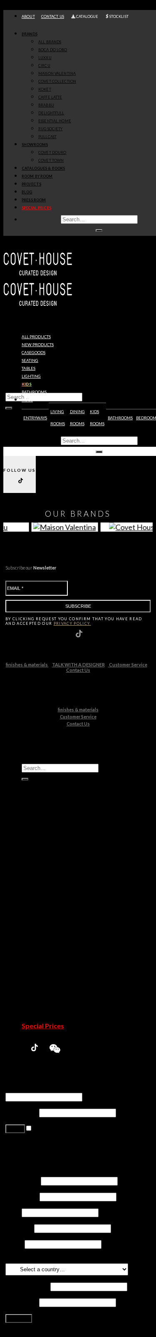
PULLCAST (47, 136)
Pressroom (39, 1018)
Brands (29, 34)
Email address (27, 1286)
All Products (36, 336)
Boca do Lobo (58, 868)
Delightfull (53, 931)
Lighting (31, 376)
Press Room (34, 200)
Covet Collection (62, 899)
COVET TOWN (51, 160)
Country (19, 1259)
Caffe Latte (54, 915)
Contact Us (78, 670)
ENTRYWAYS (35, 418)
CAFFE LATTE (50, 97)
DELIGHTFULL (51, 113)
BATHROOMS (120, 418)
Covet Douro (52, 152)
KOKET (44, 89)
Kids (27, 384)
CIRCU (44, 65)
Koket (47, 907)
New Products (44, 852)
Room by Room (37, 176)
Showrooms (35, 144)
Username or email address (46, 1088)
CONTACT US (52, 16)
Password (21, 1112)
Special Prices (43, 1026)
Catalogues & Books (43, 168)
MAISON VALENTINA (57, 73)
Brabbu (49, 923)
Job (12, 1212)
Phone (14, 1244)
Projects (31, 184)
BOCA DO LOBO (52, 49)
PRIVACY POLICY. (72, 623)
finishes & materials (27, 664)
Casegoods (33, 352)
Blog (27, 192)
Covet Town (55, 978)
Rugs (27, 400)
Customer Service (127, 664)
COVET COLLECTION (57, 81)
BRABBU (46, 105)
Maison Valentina (63, 891)
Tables (28, 368)
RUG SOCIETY (50, 128)
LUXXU (45, 57)
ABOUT (28, 16)
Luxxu (46, 875)
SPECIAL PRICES (36, 208)
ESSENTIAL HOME (54, 121)
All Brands (49, 42)
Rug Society (55, 947)
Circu (46, 883)
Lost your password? (34, 1148)
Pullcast (49, 954)
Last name (21, 1196)
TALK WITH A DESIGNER (78, 664)
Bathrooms (34, 392)
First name (22, 1180)
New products (38, 344)
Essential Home (60, 939)
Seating (30, 360)
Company (19, 1228)
